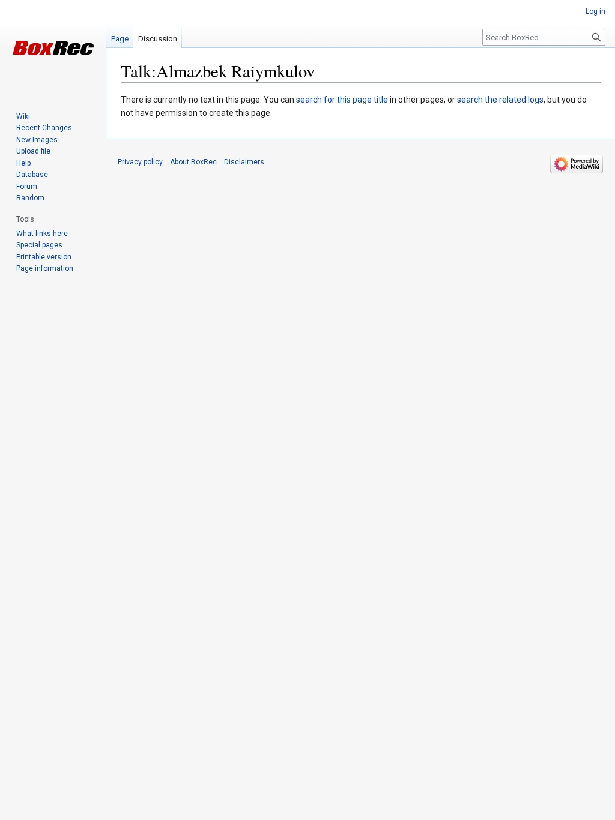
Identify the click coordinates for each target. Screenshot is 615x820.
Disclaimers (244, 162)
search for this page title (342, 99)
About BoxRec (193, 162)
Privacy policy (140, 162)
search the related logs (500, 99)
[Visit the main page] (53, 48)
